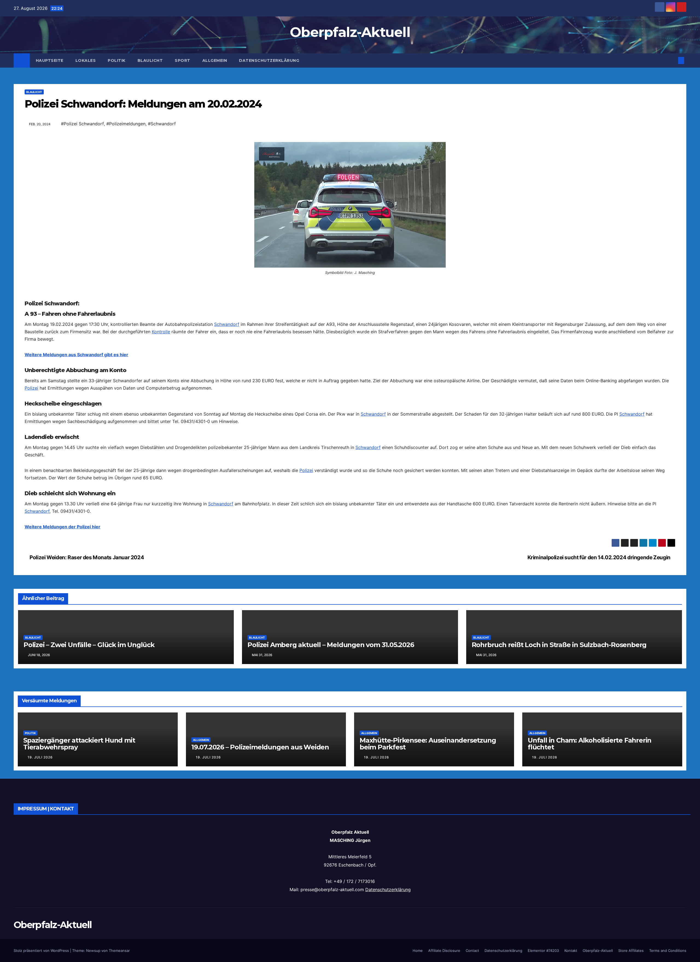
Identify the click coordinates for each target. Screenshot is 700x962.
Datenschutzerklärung (269, 60)
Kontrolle (161, 430)
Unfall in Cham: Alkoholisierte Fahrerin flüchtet (589, 941)
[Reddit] (350, 190)
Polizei (31, 486)
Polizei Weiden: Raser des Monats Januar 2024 (86, 754)
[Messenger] (350, 216)
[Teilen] (350, 236)
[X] (350, 199)
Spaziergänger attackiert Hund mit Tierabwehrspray (79, 941)
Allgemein (214, 60)
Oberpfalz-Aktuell (350, 32)
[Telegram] (350, 207)
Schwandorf (226, 422)
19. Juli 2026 (40, 954)
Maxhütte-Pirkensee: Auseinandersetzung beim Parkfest (428, 941)
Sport (182, 60)
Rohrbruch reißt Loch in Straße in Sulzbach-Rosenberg (559, 842)
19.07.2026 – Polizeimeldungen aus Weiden (260, 944)
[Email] (350, 146)
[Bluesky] (350, 155)
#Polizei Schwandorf (82, 123)
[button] (672, 60)
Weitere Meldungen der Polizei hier (62, 625)
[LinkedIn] (350, 172)
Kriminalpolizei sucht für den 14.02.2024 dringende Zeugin (599, 754)
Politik (117, 60)
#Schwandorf (162, 123)
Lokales (85, 60)
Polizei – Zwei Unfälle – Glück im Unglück (89, 842)
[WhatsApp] (350, 164)
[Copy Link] (350, 181)
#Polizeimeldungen (125, 123)
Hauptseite (49, 60)
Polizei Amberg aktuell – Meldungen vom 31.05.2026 (330, 842)
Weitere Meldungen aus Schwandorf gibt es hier (76, 453)
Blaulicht (150, 60)
